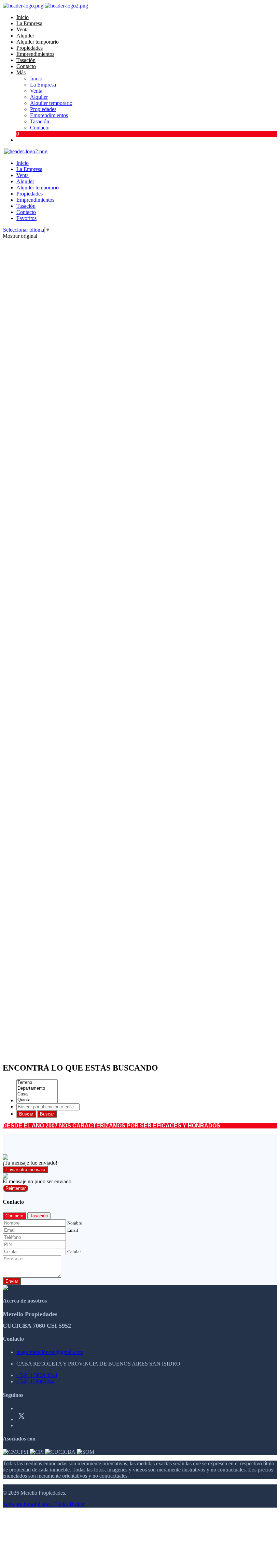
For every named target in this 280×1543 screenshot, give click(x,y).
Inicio (22, 17)
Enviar (11, 1281)
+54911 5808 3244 (36, 1375)
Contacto (26, 66)
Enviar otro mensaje (25, 1169)
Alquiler (25, 35)
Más (21, 72)
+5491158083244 (35, 1381)
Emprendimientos (35, 54)
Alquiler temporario (37, 42)
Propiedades (29, 48)
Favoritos (26, 218)
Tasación (26, 60)
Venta (22, 29)
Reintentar (15, 1188)
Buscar (26, 1114)
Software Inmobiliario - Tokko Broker (44, 1504)
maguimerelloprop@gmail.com (49, 1352)
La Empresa (29, 23)
